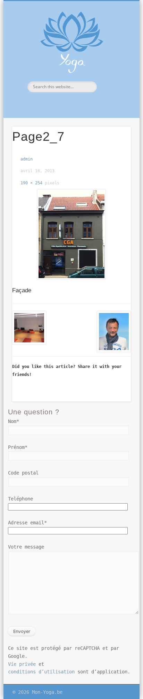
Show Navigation (113, 61)
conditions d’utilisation (41, 671)
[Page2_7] (71, 234)
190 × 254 (31, 183)
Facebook (70, 104)
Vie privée (22, 664)
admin (26, 159)
